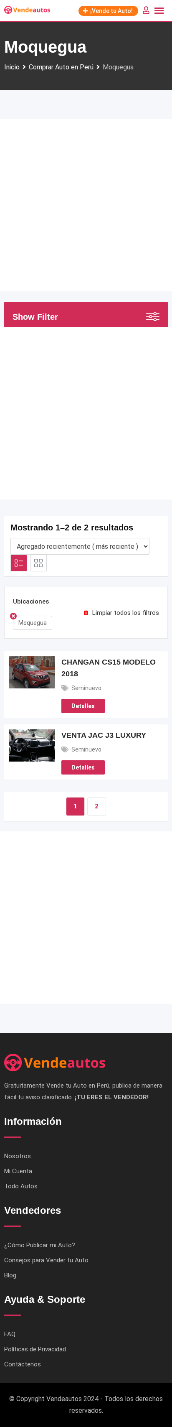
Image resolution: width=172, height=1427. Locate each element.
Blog (10, 1275)
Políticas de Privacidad (35, 1349)
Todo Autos (21, 1186)
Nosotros (17, 1156)
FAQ (9, 1334)
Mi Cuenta (18, 1171)
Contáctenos (22, 1364)
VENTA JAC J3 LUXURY (103, 735)
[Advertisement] (86, 205)
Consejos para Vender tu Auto (46, 1260)
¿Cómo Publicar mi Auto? (39, 1245)
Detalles (83, 706)
